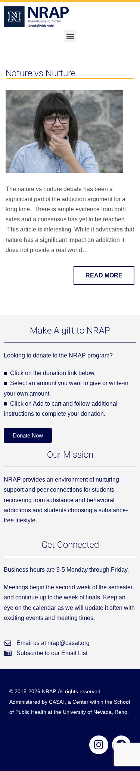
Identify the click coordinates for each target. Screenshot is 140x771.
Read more (103, 275)
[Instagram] (98, 744)
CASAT (57, 702)
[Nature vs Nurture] (64, 131)
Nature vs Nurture (40, 73)
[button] (70, 36)
